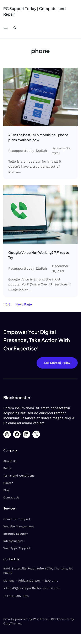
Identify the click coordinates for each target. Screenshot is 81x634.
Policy (7, 468)
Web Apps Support (16, 548)
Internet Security (15, 533)
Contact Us (11, 497)
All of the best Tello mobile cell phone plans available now (38, 137)
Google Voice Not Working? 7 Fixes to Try (38, 255)
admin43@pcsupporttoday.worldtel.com (31, 588)
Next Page (23, 304)
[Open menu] (5, 27)
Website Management (18, 526)
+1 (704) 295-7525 (16, 596)
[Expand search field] (14, 28)
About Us (9, 461)
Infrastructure (13, 541)
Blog (6, 490)
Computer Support (16, 519)
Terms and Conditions (18, 475)
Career (8, 483)
